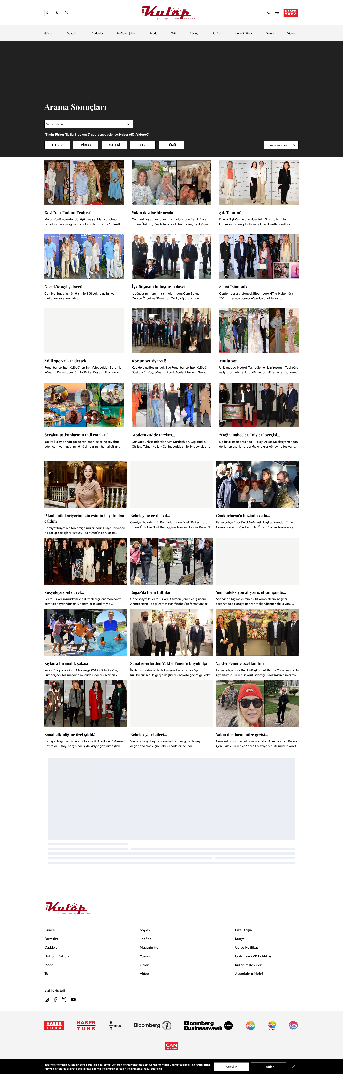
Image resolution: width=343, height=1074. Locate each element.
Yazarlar (146, 956)
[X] (63, 999)
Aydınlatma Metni (249, 973)
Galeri (270, 33)
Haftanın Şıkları (126, 33)
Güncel (48, 33)
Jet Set (216, 33)
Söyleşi (194, 33)
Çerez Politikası (247, 947)
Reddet (268, 1067)
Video (291, 33)
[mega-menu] (277, 12)
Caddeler (97, 33)
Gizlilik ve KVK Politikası (253, 956)
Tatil (173, 33)
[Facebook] (55, 999)
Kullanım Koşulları (249, 965)
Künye (240, 938)
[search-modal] (269, 12)
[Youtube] (73, 999)
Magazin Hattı (243, 33)
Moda (153, 33)
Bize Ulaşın (243, 930)
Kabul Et (231, 1067)
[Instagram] (46, 999)
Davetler (72, 33)
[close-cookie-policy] (293, 1066)
